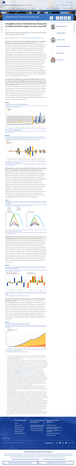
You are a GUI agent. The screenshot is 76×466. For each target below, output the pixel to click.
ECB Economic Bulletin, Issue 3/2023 (27, 38)
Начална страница (6, 10)
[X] (56, 443)
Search (68, 2)
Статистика (34, 8)
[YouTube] (66, 443)
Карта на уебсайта (6, 438)
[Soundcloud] (69, 443)
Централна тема (36, 10)
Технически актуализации (37, 428)
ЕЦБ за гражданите (64, 5)
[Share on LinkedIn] (65, 18)
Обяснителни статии (19, 427)
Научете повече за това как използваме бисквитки (53, 459)
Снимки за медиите (19, 429)
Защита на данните (51, 425)
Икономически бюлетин (27, 10)
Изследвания (47, 8)
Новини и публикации (56, 8)
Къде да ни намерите (20, 433)
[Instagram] (63, 443)
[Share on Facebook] (61, 18)
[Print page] (51, 18)
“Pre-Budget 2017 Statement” (25, 410)
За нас (16, 423)
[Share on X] (57, 18)
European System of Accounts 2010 (26, 371)
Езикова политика (51, 435)
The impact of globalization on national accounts (19, 374)
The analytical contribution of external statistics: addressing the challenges (25, 380)
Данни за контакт (19, 431)
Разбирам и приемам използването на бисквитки (20, 462)
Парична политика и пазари (9, 8)
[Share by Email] (69, 18)
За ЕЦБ (57, 5)
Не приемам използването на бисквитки (56, 462)
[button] (70, 2)
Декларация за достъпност (53, 433)
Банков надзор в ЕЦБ (66, 8)
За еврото (40, 8)
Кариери (70, 5)
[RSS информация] (72, 443)
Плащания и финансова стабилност (23, 8)
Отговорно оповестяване (37, 430)
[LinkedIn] (59, 443)
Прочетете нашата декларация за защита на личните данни (25, 459)
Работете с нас (18, 425)
